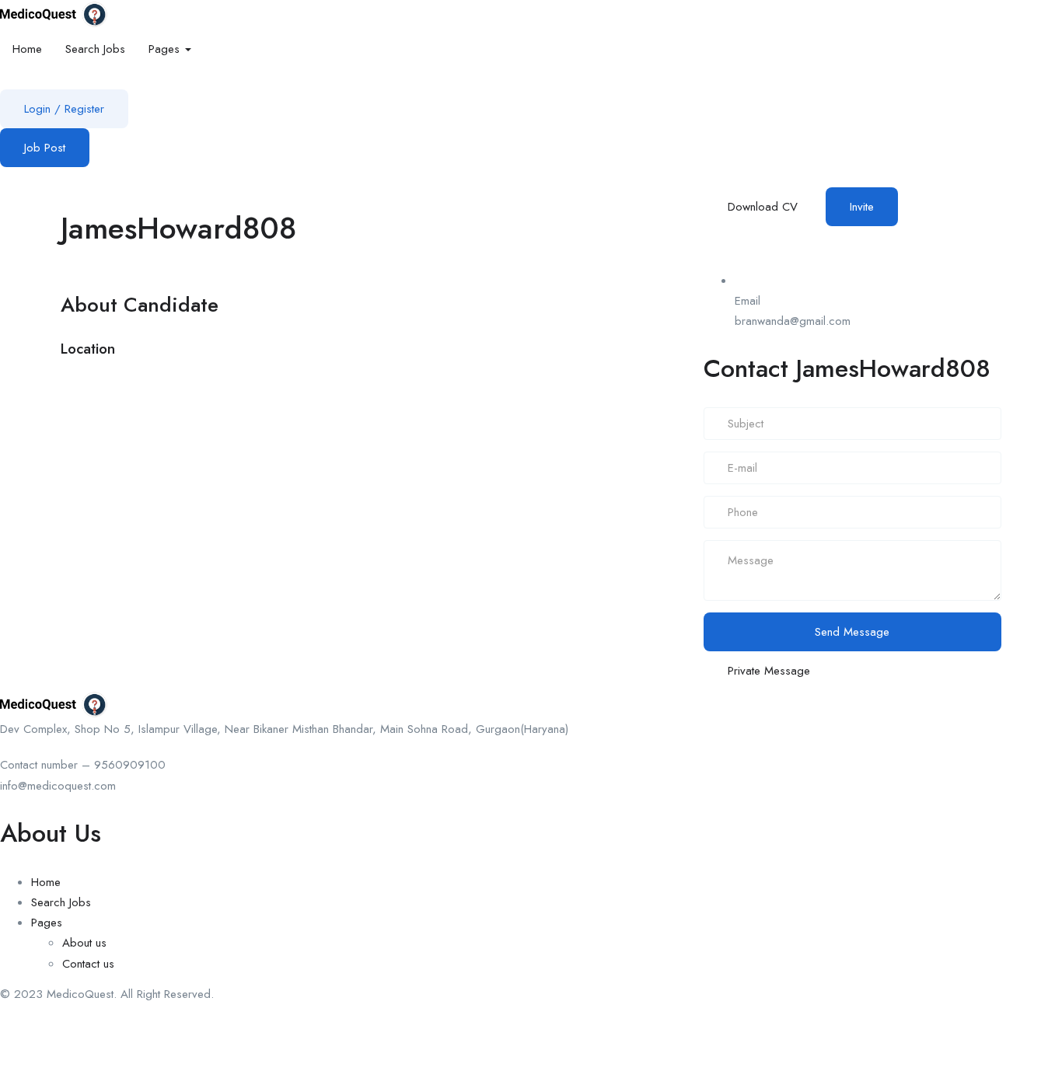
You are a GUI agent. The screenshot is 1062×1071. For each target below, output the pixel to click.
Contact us (88, 963)
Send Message (852, 631)
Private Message (769, 670)
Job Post (44, 147)
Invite (862, 206)
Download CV (763, 206)
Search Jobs (95, 49)
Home (27, 49)
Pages (165, 49)
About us (84, 942)
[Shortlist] (906, 205)
